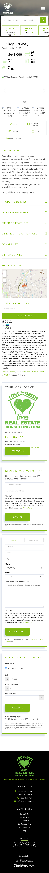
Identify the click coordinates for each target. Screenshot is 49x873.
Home (4, 372)
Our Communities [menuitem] (24, 824)
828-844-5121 (14, 437)
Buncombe (26, 372)
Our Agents (35, 448)
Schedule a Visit (34, 540)
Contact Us (17, 451)
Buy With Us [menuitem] (24, 814)
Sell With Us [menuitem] (24, 817)
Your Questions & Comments (17, 581)
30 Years (11, 668)
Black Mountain (38, 372)
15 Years (20, 668)
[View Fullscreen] (4, 280)
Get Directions (24, 316)
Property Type (10, 33)
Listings (12, 372)
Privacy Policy (27, 508)
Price (27, 33)
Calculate (17, 708)
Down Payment (11, 684)
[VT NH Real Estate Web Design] (24, 865)
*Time (7, 573)
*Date (7, 564)
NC (18, 372)
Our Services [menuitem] (24, 821)
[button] (43, 20)
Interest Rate (11, 694)
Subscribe (17, 517)
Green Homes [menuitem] (24, 827)
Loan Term (9, 663)
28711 (6, 375)
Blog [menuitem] (24, 830)
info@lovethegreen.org (26, 801)
